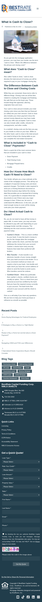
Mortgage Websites (17, 590)
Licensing (5, 426)
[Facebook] (28, 597)
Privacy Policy (6, 430)
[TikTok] (23, 597)
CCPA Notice (6, 438)
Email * (4, 517)
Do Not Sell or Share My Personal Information (18, 577)
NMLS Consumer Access (10, 445)
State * (4, 491)
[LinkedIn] (33, 597)
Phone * (5, 525)
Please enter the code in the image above (17, 555)
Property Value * (8, 483)
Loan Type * (6, 458)
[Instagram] (38, 597)
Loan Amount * (7, 474)
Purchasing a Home (31, 26)
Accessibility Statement (10, 441)
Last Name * (6, 508)
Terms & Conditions (8, 434)
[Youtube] (18, 597)
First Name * (6, 499)
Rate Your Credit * (8, 466)
